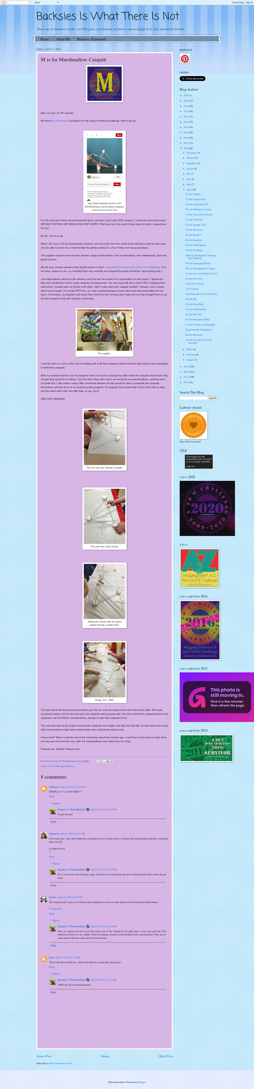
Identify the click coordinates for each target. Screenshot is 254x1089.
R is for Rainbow (194, 234)
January (190, 359)
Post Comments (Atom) (60, 1063)
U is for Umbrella (194, 219)
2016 (186, 148)
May (188, 184)
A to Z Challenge (56, 766)
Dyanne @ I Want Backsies (71, 809)
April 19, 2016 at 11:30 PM (103, 926)
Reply (52, 796)
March (189, 349)
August (190, 168)
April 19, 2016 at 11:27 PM (103, 809)
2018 (186, 137)
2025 (186, 100)
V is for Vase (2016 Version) (199, 214)
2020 (186, 127)
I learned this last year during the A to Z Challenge (132, 267)
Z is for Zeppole (193, 194)
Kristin (53, 897)
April (189, 189)
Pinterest (69, 766)
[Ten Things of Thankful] (199, 467)
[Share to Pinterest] (111, 761)
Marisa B (53, 833)
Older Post (165, 1056)
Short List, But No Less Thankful (201, 294)
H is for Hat (191, 299)
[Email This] (98, 761)
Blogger (142, 1082)
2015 (186, 366)
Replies (56, 803)
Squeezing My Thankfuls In (199, 329)
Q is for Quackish (194, 240)
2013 (186, 377)
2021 (186, 121)
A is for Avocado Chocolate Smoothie (199, 341)
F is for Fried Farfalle (196, 309)
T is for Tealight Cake (196, 224)
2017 (186, 142)
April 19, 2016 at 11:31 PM (103, 979)
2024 (186, 106)
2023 (186, 111)
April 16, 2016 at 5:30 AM (72, 786)
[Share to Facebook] (107, 761)
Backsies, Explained (91, 39)
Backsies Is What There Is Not (107, 17)
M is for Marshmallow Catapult (200, 268)
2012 (186, 382)
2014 (186, 371)
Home (44, 39)
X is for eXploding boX (197, 204)
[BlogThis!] (101, 761)
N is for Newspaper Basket (198, 263)
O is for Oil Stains (194, 250)
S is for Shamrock (194, 229)
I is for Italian (192, 288)
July (188, 173)
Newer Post (44, 1056)
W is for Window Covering (198, 209)
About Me (63, 39)
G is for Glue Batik (195, 304)
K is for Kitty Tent (194, 278)
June (188, 179)
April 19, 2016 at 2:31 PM (67, 957)
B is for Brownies (194, 334)
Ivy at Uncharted (61, 120)
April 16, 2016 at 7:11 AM (72, 833)
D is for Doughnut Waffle (197, 319)
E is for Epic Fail (193, 314)
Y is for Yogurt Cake (195, 199)
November (191, 152)
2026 (186, 95)
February (191, 354)
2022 (186, 116)
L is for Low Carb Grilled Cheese (201, 273)
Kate (51, 957)
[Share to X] (104, 761)
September (191, 163)
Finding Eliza (55, 908)
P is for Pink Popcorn (196, 245)
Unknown (54, 787)
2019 (186, 132)
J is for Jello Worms (195, 283)
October (190, 157)
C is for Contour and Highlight (200, 324)
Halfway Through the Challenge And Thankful (201, 257)
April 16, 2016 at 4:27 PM (70, 897)
